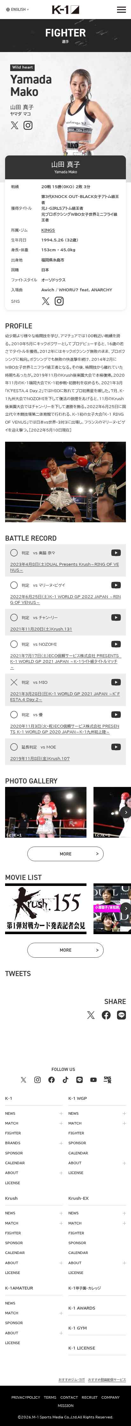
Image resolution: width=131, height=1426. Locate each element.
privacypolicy (25, 1397)
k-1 (84, 1288)
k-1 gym (77, 1328)
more (79, 855)
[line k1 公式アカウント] (79, 1080)
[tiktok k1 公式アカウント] (65, 1080)
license (12, 1183)
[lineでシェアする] (121, 1015)
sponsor (14, 1153)
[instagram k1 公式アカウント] (37, 1080)
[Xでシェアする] (91, 1015)
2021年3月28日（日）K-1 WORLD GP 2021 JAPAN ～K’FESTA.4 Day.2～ (65, 696)
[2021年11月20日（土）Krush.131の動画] (116, 617)
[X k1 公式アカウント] (23, 1080)
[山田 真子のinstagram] (28, 125)
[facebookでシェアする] (106, 1015)
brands (12, 1143)
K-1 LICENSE (81, 1348)
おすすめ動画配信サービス (107, 1379)
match (11, 1123)
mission (65, 1405)
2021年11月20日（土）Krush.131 (41, 629)
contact (69, 1397)
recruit (90, 1397)
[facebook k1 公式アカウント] (51, 1080)
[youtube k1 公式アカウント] (93, 1080)
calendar (15, 1163)
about (11, 1172)
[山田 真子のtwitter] (14, 125)
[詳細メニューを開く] (121, 9)
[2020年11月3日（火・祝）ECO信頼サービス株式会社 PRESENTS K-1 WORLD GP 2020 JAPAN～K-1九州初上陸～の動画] (116, 715)
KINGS (48, 230)
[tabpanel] (45, 812)
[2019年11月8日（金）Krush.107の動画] (116, 747)
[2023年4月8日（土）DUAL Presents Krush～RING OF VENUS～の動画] (116, 553)
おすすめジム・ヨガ (72, 1379)
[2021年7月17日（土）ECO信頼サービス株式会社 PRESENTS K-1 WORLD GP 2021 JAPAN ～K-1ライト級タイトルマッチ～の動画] (116, 644)
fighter (13, 1133)
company (110, 1397)
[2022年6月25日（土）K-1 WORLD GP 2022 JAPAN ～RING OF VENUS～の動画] (116, 585)
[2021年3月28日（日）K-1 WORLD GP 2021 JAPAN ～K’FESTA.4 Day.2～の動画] (116, 682)
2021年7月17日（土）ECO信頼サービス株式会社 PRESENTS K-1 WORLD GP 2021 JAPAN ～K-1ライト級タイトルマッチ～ (65, 661)
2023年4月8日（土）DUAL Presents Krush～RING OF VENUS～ (64, 567)
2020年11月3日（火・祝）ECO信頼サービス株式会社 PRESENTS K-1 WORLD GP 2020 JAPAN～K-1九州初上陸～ (64, 729)
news (10, 1113)
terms (50, 1397)
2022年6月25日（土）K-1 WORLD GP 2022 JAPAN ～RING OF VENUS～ (65, 599)
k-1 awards (81, 1308)
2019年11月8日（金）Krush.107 (40, 758)
